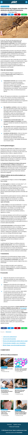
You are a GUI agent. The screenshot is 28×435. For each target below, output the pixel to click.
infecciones (8, 331)
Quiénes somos (17, 424)
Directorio (9, 424)
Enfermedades (5, 6)
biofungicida (23, 308)
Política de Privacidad (14, 426)
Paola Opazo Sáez (13, 12)
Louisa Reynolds (19, 371)
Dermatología (4, 409)
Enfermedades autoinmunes (4, 367)
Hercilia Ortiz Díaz (5, 371)
